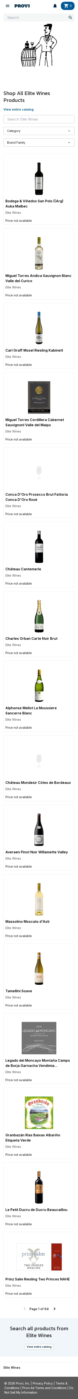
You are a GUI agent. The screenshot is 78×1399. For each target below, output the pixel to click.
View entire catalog (39, 1346)
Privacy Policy (43, 1383)
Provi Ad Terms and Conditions (44, 1388)
